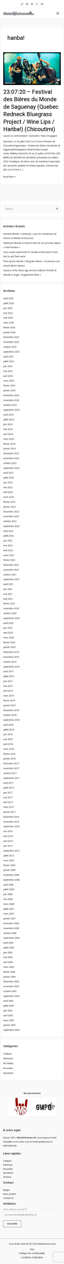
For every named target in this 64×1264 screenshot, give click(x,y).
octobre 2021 (9, 574)
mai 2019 (8, 685)
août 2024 (8, 414)
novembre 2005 (11, 986)
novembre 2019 (11, 656)
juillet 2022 (8, 535)
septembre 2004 (11, 1029)
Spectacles (34, 135)
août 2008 (8, 884)
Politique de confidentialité (32, 1253)
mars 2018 (8, 748)
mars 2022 (8, 555)
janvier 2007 (9, 918)
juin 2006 (7, 952)
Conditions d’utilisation (32, 1257)
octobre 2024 (9, 404)
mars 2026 (8, 322)
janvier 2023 (9, 506)
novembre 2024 (11, 400)
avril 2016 (8, 836)
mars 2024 (8, 438)
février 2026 (9, 327)
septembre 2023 (11, 468)
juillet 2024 (8, 419)
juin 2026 (7, 308)
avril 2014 (8, 841)
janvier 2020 (9, 647)
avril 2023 (8, 492)
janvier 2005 (9, 1025)
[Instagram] (37, 4)
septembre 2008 (11, 879)
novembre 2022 (11, 516)
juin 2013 (7, 845)
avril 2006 (8, 962)
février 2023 (9, 501)
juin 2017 (7, 792)
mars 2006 (8, 966)
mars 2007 (8, 913)
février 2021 (9, 603)
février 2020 (9, 642)
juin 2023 (7, 482)
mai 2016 (8, 831)
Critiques (7, 1053)
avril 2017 (8, 802)
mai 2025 (8, 371)
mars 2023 (8, 496)
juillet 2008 (8, 889)
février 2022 (9, 559)
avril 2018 (8, 744)
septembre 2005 (11, 996)
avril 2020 (8, 632)
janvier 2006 (9, 976)
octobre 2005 (9, 991)
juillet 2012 (8, 855)
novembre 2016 (11, 821)
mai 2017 (8, 797)
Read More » (9, 176)
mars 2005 (8, 1020)
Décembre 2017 (11, 763)
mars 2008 (8, 903)
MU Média (8, 1063)
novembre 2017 (11, 768)
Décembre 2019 (11, 651)
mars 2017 (8, 807)
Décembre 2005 (11, 981)
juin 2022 (7, 540)
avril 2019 (8, 690)
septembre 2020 (11, 618)
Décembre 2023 (11, 453)
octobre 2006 (9, 933)
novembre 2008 (11, 874)
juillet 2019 (8, 676)
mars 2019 (8, 695)
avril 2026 (8, 317)
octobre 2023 (9, 463)
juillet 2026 (8, 303)
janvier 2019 (9, 705)
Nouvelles (8, 1068)
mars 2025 (8, 380)
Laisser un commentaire (15, 135)
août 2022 (8, 530)
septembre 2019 (11, 666)
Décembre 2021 (11, 564)
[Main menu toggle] (58, 13)
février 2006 (9, 971)
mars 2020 (8, 637)
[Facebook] (27, 4)
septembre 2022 (11, 526)
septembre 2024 (11, 409)
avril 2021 (8, 598)
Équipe (6, 1189)
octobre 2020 (9, 613)
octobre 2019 (9, 661)
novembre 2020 (11, 608)
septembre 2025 (11, 351)
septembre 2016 (11, 826)
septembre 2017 (11, 778)
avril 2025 (8, 375)
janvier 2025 (9, 390)
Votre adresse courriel (15, 1209)
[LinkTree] (22, 4)
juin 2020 (7, 627)
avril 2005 (8, 1015)
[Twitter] (32, 4)
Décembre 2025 (11, 337)
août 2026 (8, 298)
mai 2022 (8, 545)
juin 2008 (7, 894)
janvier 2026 (9, 332)
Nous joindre (9, 1193)
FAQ (32, 1249)
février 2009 (9, 865)
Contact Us (8, 1197)
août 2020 (8, 623)
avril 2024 (8, 434)
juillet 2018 (8, 729)
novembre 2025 (11, 341)
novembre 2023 (11, 458)
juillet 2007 (8, 908)
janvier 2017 (9, 811)
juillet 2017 (8, 787)
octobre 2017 (9, 773)
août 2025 (8, 356)
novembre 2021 (11, 569)
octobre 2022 (9, 521)
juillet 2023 (8, 477)
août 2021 (8, 584)
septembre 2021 (11, 579)
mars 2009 (8, 860)
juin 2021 (7, 589)
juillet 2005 (8, 1005)
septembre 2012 (11, 850)
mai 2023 (8, 487)
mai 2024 (8, 429)
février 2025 (9, 385)
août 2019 (8, 671)
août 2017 (8, 782)
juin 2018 (7, 734)
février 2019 (9, 700)
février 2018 (9, 753)
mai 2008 (8, 899)
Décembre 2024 (11, 395)
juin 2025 (7, 366)
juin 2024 (7, 424)
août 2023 (8, 472)
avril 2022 (8, 550)
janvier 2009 (9, 869)
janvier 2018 (9, 758)
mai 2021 (8, 593)
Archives (7, 1176)
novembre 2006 (11, 928)
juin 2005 (7, 1010)
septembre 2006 (11, 937)
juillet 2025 (8, 361)
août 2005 (8, 1000)
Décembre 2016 (11, 816)
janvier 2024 (9, 448)
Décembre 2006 (11, 923)
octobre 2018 (9, 714)
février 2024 (9, 443)
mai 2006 (8, 957)
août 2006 (8, 942)
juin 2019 (7, 681)
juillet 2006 (8, 947)
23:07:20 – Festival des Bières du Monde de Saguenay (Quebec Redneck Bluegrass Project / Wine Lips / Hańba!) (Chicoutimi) (31, 110)
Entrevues (8, 1058)
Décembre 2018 (11, 710)
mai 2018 (8, 739)
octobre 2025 (9, 346)
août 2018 (8, 724)
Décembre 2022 (11, 511)
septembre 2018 (11, 719)
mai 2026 (8, 312)
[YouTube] (42, 4)
